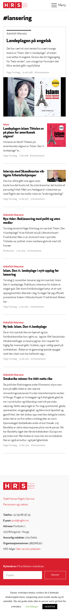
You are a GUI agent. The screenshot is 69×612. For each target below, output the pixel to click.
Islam (6, 124)
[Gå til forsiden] (18, 486)
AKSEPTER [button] (49, 606)
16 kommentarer (38, 445)
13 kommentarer (37, 199)
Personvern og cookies (15, 504)
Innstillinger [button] (32, 606)
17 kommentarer (37, 307)
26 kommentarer (41, 73)
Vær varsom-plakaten (28, 549)
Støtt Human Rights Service (18, 499)
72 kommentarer (34, 251)
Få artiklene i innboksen (23, 566)
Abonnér (55, 575)
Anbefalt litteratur (17, 33)
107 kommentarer (38, 359)
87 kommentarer (37, 156)
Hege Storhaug (13, 73)
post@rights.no (20, 520)
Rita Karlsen (8, 251)
